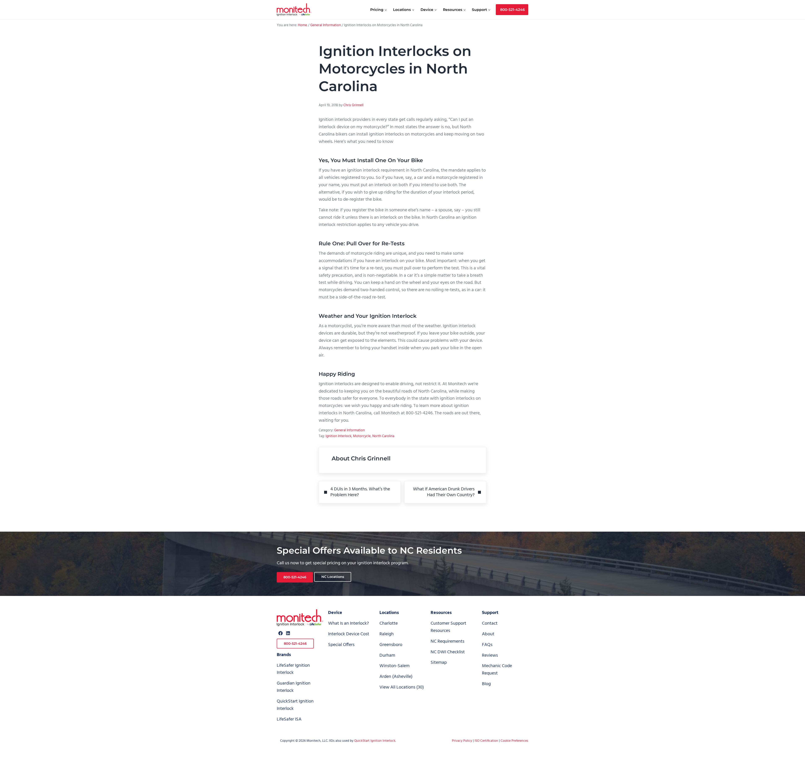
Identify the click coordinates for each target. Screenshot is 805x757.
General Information (349, 430)
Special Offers (341, 644)
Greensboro (390, 644)
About (488, 634)
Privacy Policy (462, 741)
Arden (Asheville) (396, 676)
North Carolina (383, 436)
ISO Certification (486, 741)
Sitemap (439, 662)
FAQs (487, 644)
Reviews (490, 655)
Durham (387, 655)
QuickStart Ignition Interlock (295, 705)
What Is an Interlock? (348, 623)
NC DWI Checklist (448, 652)
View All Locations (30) (401, 687)
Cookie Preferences (514, 741)
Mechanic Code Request (497, 669)
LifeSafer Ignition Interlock (293, 669)
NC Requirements (447, 641)
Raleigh (386, 634)
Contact (489, 623)
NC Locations (332, 577)
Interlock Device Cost (348, 634)
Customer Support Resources (448, 627)
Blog (486, 684)
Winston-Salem (394, 666)
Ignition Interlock (338, 436)
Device (335, 612)
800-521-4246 (294, 577)
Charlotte (388, 623)
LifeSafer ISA (289, 719)
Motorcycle (362, 436)
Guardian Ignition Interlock (293, 687)
